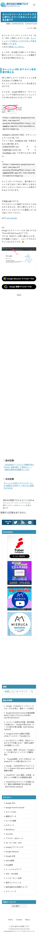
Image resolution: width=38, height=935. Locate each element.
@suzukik (26, 929)
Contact (19, 919)
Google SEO (10, 803)
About (27, 919)
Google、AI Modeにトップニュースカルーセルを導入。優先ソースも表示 (19, 707)
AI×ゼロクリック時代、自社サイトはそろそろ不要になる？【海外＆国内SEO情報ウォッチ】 (19, 742)
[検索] (32, 691)
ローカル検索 (11, 820)
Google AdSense (12, 851)
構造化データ (11, 816)
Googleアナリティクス (14, 847)
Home (10, 919)
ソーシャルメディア (13, 869)
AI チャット (10, 825)
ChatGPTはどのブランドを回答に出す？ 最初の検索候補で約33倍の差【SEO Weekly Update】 (19, 784)
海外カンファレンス (13, 882)
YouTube (9, 834)
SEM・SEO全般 (12, 873)
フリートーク (11, 891)
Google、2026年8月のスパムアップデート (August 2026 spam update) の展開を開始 (19, 768)
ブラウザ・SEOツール (14, 838)
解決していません (16, 46)
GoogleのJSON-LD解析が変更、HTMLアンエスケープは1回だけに (17, 734)
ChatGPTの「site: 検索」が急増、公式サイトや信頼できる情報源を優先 (19, 776)
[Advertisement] (19, 375)
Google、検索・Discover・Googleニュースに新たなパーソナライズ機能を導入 (19, 752)
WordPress (10, 829)
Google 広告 (10, 856)
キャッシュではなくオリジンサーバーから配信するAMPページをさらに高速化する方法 (19, 485)
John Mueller (11, 218)
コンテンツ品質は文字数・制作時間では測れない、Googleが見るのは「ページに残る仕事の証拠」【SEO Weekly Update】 (19, 725)
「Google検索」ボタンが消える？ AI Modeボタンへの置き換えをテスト (19, 760)
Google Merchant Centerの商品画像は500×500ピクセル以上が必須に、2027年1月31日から (19, 715)
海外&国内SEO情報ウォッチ (17, 887)
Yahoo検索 (10, 860)
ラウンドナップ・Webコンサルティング (23, 931)
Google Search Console (15, 807)
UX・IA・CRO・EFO (13, 842)
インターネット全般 (13, 878)
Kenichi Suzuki (19, 929)
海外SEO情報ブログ (11, 500)
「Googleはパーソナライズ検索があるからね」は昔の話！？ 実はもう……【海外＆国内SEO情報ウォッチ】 (19, 467)
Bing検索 (9, 865)
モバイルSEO (26, 500)
